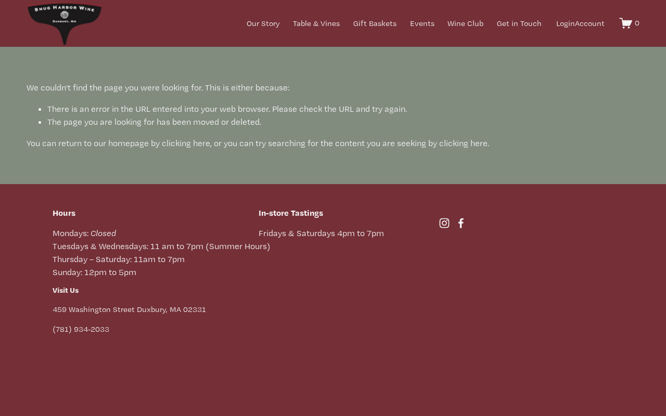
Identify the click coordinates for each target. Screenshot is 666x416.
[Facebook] (461, 223)
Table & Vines (316, 23)
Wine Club (465, 23)
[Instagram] (444, 223)
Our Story (263, 23)
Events (422, 23)
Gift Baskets (374, 23)
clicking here (186, 143)
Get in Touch (519, 23)
